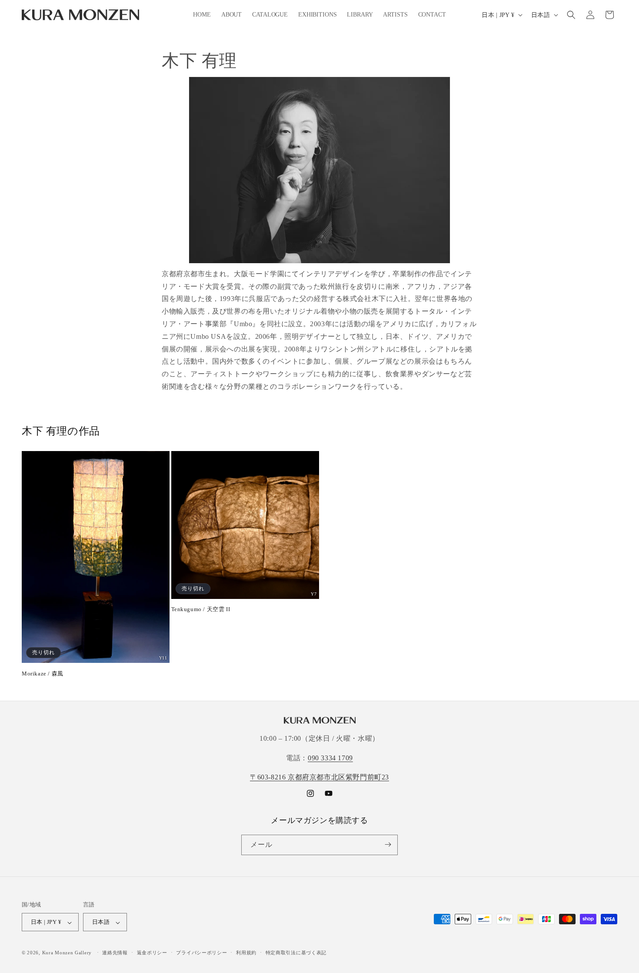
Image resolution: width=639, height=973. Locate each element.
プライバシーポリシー (201, 952)
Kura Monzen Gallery (67, 953)
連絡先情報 (115, 952)
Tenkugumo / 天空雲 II (200, 609)
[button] (571, 14)
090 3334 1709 (330, 758)
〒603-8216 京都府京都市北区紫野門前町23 (319, 777)
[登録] (387, 844)
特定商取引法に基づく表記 (296, 952)
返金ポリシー (152, 952)
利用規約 (246, 952)
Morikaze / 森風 (42, 673)
